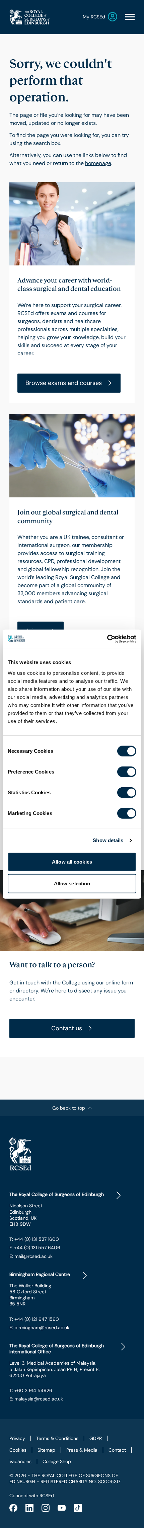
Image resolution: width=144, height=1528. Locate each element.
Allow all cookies (72, 861)
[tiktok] (78, 1508)
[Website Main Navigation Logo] (29, 16)
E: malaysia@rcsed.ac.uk (36, 1399)
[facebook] (13, 1508)
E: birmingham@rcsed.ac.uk (39, 1327)
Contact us (66, 1028)
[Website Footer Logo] (72, 1153)
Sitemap (46, 1450)
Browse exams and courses (63, 383)
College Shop (57, 1461)
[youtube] (62, 1508)
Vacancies (20, 1461)
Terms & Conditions (57, 1438)
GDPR (95, 1438)
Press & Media (81, 1450)
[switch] (126, 771)
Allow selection (72, 883)
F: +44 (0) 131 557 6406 (34, 1247)
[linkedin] (29, 1508)
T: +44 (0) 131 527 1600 (34, 1239)
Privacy (17, 1438)
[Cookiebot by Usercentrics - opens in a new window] (107, 638)
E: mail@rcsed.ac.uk (31, 1256)
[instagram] (46, 1508)
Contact (117, 1450)
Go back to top (68, 1108)
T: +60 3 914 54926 (30, 1390)
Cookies (17, 1450)
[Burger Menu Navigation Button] (130, 17)
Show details (108, 840)
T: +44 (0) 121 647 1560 (34, 1319)
